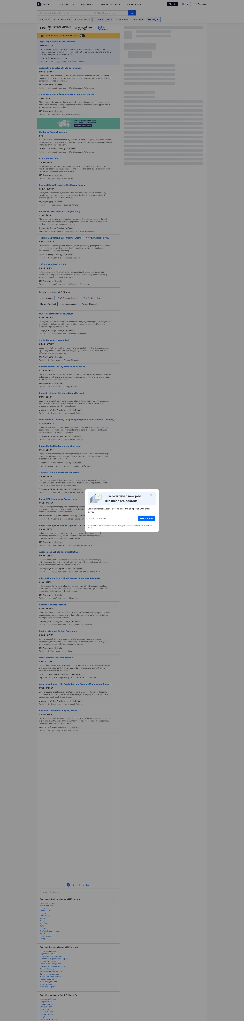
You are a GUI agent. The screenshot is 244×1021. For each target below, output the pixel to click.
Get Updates (146, 518)
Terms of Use (135, 525)
